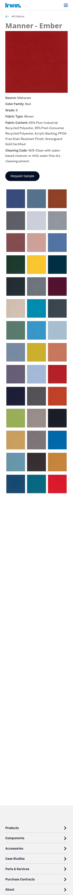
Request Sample (22, 176)
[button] (15, 199)
